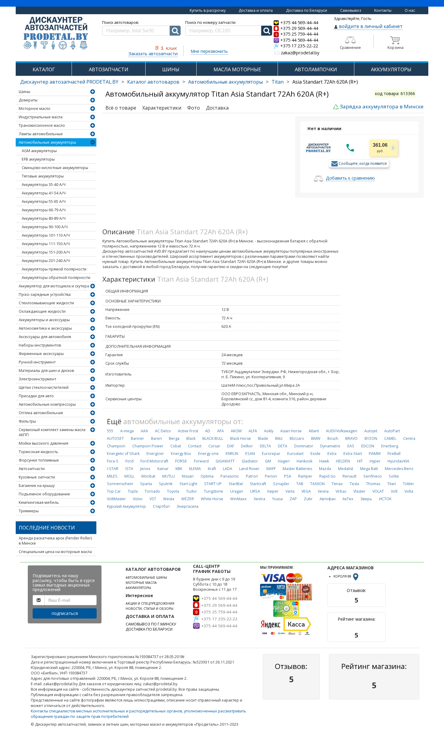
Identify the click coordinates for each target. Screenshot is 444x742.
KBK (178, 468)
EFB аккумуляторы (38, 159)
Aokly (268, 430)
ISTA (129, 468)
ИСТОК (385, 498)
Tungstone (213, 491)
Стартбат (161, 506)
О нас (410, 10)
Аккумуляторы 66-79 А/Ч (44, 210)
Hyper (375, 461)
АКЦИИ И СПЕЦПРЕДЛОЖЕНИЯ (150, 603)
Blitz (279, 438)
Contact (194, 446)
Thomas (373, 483)
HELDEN (343, 461)
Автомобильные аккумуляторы (225, 81)
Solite (394, 476)
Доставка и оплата (256, 10)
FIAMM (375, 453)
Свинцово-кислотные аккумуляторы (55, 167)
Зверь (366, 498)
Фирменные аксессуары (41, 353)
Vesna (323, 491)
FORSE (181, 461)
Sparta (146, 483)
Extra (331, 453)
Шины (24, 91)
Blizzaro (297, 438)
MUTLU (168, 476)
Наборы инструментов (40, 345)
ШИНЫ (170, 69)
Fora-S (112, 461)
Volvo (138, 498)
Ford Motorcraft (154, 461)
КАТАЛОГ (44, 69)
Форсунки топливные (39, 460)
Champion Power (147, 446)
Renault (349, 476)
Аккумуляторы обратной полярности (56, 277)
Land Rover (249, 468)
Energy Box (181, 453)
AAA (144, 430)
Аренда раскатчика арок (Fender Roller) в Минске (55, 541)
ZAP (293, 498)
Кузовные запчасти (37, 477)
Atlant (314, 430)
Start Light (188, 483)
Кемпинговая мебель (39, 502)
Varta (289, 491)
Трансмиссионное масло (42, 125)
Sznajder (281, 483)
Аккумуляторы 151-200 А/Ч (46, 252)
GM (268, 461)
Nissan (188, 476)
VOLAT (378, 491)
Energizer (155, 453)
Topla (133, 491)
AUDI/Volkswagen (341, 430)
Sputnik (165, 483)
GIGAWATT (225, 461)
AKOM (236, 430)
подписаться (65, 613)
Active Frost (188, 430)
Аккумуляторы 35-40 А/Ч (44, 184)
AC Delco (163, 430)
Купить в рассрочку (208, 10)
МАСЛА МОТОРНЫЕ (237, 69)
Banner (137, 438)
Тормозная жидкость (38, 451)
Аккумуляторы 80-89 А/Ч (44, 218)
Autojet (370, 430)
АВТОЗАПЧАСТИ (108, 69)
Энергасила (187, 506)
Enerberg (389, 446)
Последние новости (47, 527)
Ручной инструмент (37, 362)
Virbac (341, 491)
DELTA (265, 446)
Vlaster (359, 491)
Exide (315, 453)
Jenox (145, 468)
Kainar (163, 468)
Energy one (208, 453)
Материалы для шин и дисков (46, 370)
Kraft (212, 468)
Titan (278, 81)
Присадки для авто (36, 395)
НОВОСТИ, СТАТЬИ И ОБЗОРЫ (149, 608)
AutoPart (392, 430)
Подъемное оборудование (44, 494)
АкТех (348, 498)
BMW (315, 438)
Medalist (345, 468)
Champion (116, 446)
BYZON (371, 438)
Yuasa (277, 498)
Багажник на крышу (37, 485)
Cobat (175, 446)
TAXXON (317, 483)
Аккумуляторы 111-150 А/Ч (46, 243)
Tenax (337, 483)
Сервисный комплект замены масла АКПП (52, 432)
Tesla (354, 483)
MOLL (129, 476)
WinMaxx (238, 498)
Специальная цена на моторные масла (55, 551)
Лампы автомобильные (41, 133)
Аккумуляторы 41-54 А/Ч (44, 193)
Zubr (308, 498)
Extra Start (352, 453)
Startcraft (258, 483)
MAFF (271, 468)
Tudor (191, 491)
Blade (263, 438)
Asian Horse (291, 430)
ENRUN (232, 453)
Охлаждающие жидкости (42, 311)
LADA (227, 468)
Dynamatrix (330, 446)
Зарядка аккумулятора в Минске (381, 106)
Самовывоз (350, 10)
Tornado (152, 491)
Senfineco (372, 476)
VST (153, 498)
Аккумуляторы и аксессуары (44, 319)
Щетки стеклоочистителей (44, 387)
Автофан (328, 498)
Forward (201, 461)
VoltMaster (116, 498)
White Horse (212, 498)
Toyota (173, 491)
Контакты (382, 10)
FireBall (394, 453)
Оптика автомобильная (41, 412)
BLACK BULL (212, 438)
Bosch (332, 438)
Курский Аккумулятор (126, 506)
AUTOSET (115, 438)
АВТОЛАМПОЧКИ (316, 69)
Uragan (236, 491)
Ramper (305, 476)
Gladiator (250, 461)
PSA (287, 476)
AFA (220, 430)
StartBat (236, 483)
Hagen (284, 461)
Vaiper (272, 491)
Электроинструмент (37, 379)
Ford (129, 461)
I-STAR (112, 468)
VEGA (306, 491)
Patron (252, 476)
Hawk (324, 461)
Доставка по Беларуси (306, 10)
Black (190, 438)
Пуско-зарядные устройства (45, 294)
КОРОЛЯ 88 (342, 576)
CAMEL (390, 438)
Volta (408, 491)
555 (110, 430)
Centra (409, 438)
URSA (255, 491)
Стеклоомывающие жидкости (46, 302)
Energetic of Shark (123, 453)
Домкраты (28, 100)
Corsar (214, 446)
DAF (230, 446)
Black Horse (240, 438)
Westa (168, 498)
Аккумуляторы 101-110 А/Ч (46, 235)
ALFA (253, 430)
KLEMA (195, 468)
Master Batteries (297, 468)
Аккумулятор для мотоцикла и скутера (54, 286)
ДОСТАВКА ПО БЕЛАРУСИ (149, 629)
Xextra (259, 498)
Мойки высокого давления (43, 443)
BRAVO (351, 438)
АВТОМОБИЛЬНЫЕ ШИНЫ (146, 577)
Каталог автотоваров (153, 81)
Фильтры (27, 421)
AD (207, 430)
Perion (271, 476)
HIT (360, 461)
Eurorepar (271, 453)
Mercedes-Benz (399, 468)
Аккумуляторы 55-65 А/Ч (44, 201)
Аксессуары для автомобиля (45, 336)
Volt (394, 491)
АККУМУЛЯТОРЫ (391, 69)
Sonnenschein (120, 483)
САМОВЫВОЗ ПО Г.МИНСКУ (151, 624)
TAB (299, 483)
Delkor (247, 446)
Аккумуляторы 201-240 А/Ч (46, 260)
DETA (282, 446)
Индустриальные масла (41, 117)
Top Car (114, 491)
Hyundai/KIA (398, 461)
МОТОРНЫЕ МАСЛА (141, 582)
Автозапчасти (32, 468)
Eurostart (295, 453)
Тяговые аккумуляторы (43, 176)
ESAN (250, 453)
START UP (213, 483)
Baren (156, 438)
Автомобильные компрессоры (47, 404)
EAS (350, 446)
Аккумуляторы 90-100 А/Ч (45, 226)
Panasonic (229, 476)
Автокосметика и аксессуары (45, 328)
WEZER (187, 498)
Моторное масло (34, 108)
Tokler (408, 483)
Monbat (148, 476)
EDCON (367, 446)
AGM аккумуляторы (39, 150)
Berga (174, 438)
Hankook (304, 461)
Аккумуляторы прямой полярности (54, 269)
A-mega (127, 430)
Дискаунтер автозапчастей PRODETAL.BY (69, 81)
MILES (112, 476)
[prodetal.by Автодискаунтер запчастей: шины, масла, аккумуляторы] (55, 33)
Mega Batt (369, 468)
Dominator (303, 446)
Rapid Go (327, 476)
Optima (207, 476)
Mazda (325, 468)
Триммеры (29, 510)
